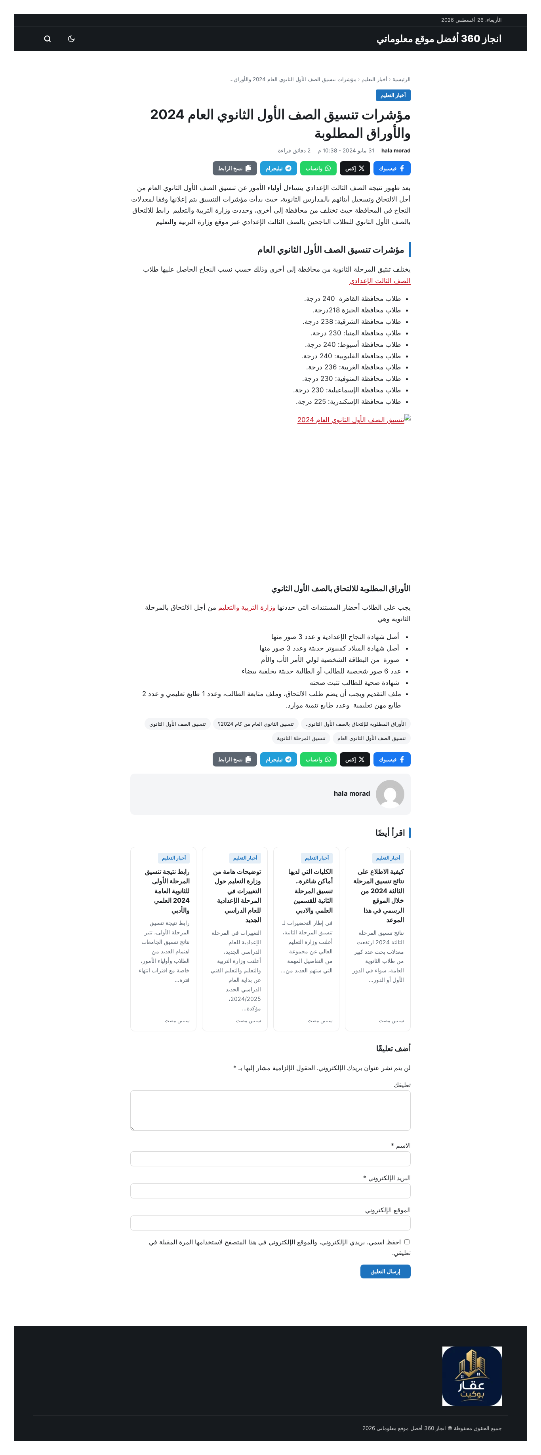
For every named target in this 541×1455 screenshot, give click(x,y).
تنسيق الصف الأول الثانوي (177, 724)
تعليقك (402, 1085)
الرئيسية (401, 79)
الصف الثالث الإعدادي (380, 281)
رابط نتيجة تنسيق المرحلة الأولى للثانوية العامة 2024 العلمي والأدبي (167, 890)
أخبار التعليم (374, 79)
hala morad (396, 150)
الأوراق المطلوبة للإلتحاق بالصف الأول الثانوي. (356, 724)
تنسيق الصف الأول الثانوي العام (371, 738)
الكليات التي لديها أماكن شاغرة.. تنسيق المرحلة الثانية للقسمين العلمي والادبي (310, 890)
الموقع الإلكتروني (388, 1210)
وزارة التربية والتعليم (246, 607)
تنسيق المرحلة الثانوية (301, 738)
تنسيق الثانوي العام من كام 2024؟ (256, 724)
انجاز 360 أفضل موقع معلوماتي (439, 38)
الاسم (401, 1145)
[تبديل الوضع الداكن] (71, 38)
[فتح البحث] (47, 38)
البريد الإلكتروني (387, 1178)
